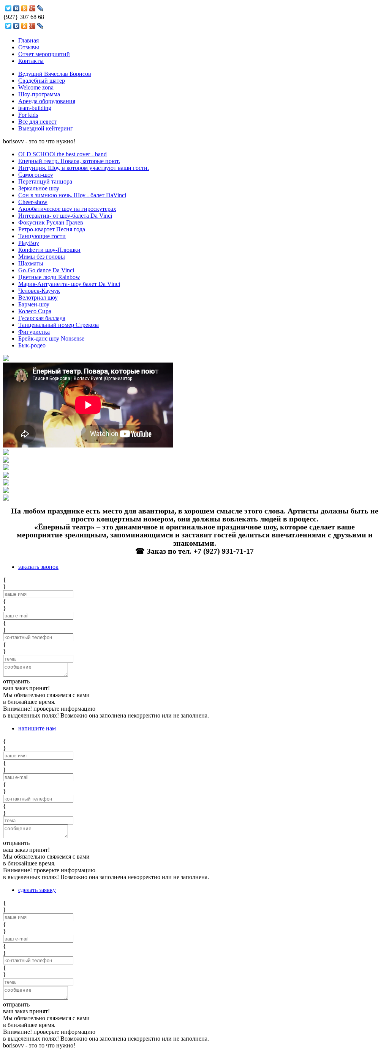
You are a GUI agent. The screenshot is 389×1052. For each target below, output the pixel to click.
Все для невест (37, 121)
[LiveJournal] (40, 8)
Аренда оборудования (46, 101)
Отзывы (28, 47)
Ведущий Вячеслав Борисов (54, 74)
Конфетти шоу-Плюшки (49, 250)
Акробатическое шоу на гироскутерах (67, 209)
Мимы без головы (41, 256)
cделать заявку (37, 890)
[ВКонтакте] (17, 8)
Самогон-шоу (35, 174)
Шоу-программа (39, 94)
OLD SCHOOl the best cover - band (62, 154)
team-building (34, 108)
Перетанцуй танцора (45, 181)
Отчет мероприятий (44, 54)
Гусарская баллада (41, 318)
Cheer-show (32, 202)
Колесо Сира (34, 311)
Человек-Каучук (39, 290)
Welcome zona (36, 87)
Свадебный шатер (41, 80)
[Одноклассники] (24, 8)
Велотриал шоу (38, 297)
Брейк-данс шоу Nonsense (51, 338)
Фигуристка (34, 331)
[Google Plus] (32, 8)
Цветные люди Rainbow (49, 277)
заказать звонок (38, 567)
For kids (28, 114)
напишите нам (37, 728)
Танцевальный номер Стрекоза (58, 325)
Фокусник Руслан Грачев (50, 222)
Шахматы (30, 263)
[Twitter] (9, 8)
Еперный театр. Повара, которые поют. (69, 161)
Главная (28, 40)
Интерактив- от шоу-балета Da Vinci (65, 215)
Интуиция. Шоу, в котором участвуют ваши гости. (83, 168)
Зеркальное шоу (38, 188)
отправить (16, 681)
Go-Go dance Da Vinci (46, 270)
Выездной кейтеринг (45, 128)
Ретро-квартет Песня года (51, 229)
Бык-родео (32, 345)
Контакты (31, 61)
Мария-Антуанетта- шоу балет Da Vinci (69, 284)
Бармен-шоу (33, 304)
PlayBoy (28, 243)
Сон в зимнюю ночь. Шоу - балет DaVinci (72, 195)
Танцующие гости (42, 236)
